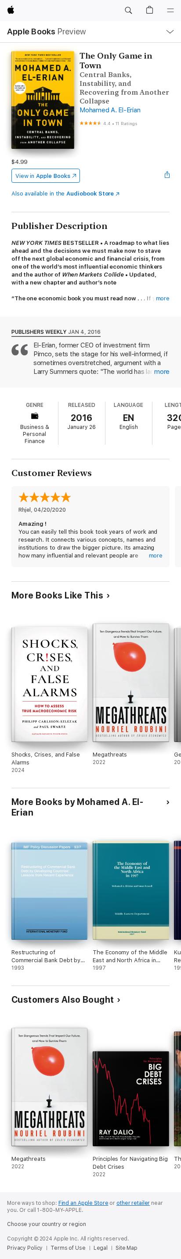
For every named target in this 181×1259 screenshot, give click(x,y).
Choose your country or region (46, 1224)
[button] (128, 10)
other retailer (133, 1203)
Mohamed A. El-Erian (110, 110)
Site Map (127, 1248)
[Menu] (170, 10)
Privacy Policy (25, 1248)
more (163, 298)
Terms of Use (68, 1248)
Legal (101, 1248)
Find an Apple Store (83, 1203)
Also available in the (62, 193)
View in (42, 176)
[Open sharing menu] (167, 176)
